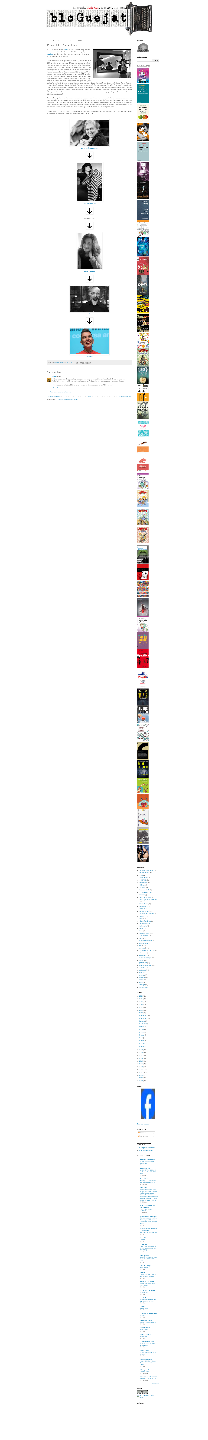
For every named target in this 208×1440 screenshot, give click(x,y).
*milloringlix (143, 926)
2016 (141, 1058)
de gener (142, 1046)
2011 (141, 1072)
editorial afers (144, 1255)
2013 (141, 1067)
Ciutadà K (143, 1297)
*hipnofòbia (142, 906)
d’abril (141, 1038)
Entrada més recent (54, 396)
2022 (141, 1007)
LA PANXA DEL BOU (147, 1341)
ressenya (142, 985)
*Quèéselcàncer (144, 933)
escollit (141, 960)
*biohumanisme (144, 873)
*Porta (141, 931)
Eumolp (142, 1306)
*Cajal (141, 875)
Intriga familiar (144, 1267)
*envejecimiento (144, 890)
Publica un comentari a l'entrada (60, 392)
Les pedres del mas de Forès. (148, 1232)
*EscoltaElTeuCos (145, 892)
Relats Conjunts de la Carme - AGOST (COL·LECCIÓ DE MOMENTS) (148, 1248)
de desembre (143, 1015)
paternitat (142, 977)
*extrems (142, 895)
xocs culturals (143, 987)
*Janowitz (142, 909)
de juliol (141, 1029)
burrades (142, 948)
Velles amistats (144, 1308)
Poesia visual (144, 1350)
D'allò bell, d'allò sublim (148, 1159)
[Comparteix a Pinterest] (90, 363)
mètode (141, 972)
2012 (141, 1069)
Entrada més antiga (125, 396)
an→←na (143, 1237)
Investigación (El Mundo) (147, 1148)
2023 (141, 1004)
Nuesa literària (145, 1179)
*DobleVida (142, 880)
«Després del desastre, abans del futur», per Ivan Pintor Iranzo (148, 1258)
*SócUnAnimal (144, 936)
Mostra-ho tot (155, 1383)
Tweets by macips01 (143, 1124)
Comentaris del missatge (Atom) (67, 400)
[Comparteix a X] (85, 363)
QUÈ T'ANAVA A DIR (147, 1282)
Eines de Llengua (145, 1266)
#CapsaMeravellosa (145, 941)
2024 (141, 1002)
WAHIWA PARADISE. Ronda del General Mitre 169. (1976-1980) (148, 1171)
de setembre (143, 1024)
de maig (141, 1035)
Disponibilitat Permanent (148, 1216)
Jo (90, 314)
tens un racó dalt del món (148, 1377)
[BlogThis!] (83, 363)
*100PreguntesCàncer (146, 870)
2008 (141, 1081)
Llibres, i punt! (144, 1370)
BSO (140, 945)
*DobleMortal (143, 878)
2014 (141, 1064)
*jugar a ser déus (144, 911)
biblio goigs (143, 1188)
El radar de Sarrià (146, 1320)
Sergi (54, 376)
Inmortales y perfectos (146, 1150)
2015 (141, 1061)
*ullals (141, 938)
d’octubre (142, 1021)
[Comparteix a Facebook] (87, 363)
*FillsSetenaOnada (145, 897)
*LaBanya (142, 916)
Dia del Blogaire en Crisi (147, 950)
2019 (141, 1050)
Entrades (143, 1133)
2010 (141, 1075)
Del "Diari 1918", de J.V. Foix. (148, 1378)
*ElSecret (142, 885)
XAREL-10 (143, 1244)
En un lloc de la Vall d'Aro (148, 1313)
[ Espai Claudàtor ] (146, 1334)
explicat (50, 54)
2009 (141, 1078)
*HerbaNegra (143, 904)
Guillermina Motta (89, 204)
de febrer (142, 1043)
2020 (141, 1013)
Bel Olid (90, 357)
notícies (141, 975)
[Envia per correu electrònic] (81, 363)
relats (141, 982)
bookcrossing (143, 943)
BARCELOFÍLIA (145, 1168)
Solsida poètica (144, 1329)
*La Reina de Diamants (146, 914)
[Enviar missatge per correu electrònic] (76, 362)
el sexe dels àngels (145, 958)
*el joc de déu (143, 882)
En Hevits (142, 1315)
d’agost (141, 1026)
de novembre (143, 1018)
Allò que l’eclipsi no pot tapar (148, 1322)
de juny (141, 1032)
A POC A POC (144, 1292)
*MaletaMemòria (144, 923)
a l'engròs (142, 1239)
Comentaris (144, 1136)
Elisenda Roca (89, 271)
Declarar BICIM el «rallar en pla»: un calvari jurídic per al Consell (148, 1362)
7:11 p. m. (55, 388)
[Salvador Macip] (148, 1118)
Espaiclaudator (145, 1327)
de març (141, 1041)
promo (141, 980)
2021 (141, 1010)
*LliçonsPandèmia (145, 921)
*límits (141, 919)
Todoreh (142, 1273)
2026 (141, 996)
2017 (141, 1055)
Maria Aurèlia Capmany (89, 148)
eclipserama (143, 953)
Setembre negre (144, 1371)
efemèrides (142, 955)
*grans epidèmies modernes (148, 900)
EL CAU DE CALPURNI (147, 1290)
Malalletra (142, 967)
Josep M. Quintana (146, 1359)
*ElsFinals (142, 887)
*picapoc (142, 928)
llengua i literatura (145, 965)
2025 (141, 999)
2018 (141, 1053)
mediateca (142, 970)
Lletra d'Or (56, 52)
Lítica (65, 50)
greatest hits (143, 963)
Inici (89, 396)
